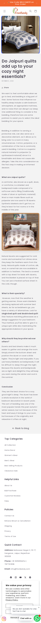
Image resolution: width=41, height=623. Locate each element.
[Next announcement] (36, 3)
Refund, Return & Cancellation (18, 521)
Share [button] (6, 87)
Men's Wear (9, 460)
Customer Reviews (12, 496)
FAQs (7, 501)
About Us (8, 485)
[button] (4, 11)
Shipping (8, 526)
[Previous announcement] (4, 3)
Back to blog (22, 428)
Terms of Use (10, 536)
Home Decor (10, 450)
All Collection (10, 445)
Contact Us (9, 516)
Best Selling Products (13, 466)
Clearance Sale (11, 471)
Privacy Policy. (12, 600)
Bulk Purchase (10, 491)
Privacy (8, 531)
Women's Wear (11, 455)
